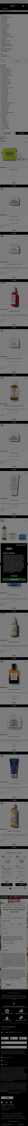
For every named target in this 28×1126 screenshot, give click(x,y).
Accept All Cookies (14, 579)
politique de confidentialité (9, 572)
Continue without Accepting (21, 544)
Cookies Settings (14, 575)
